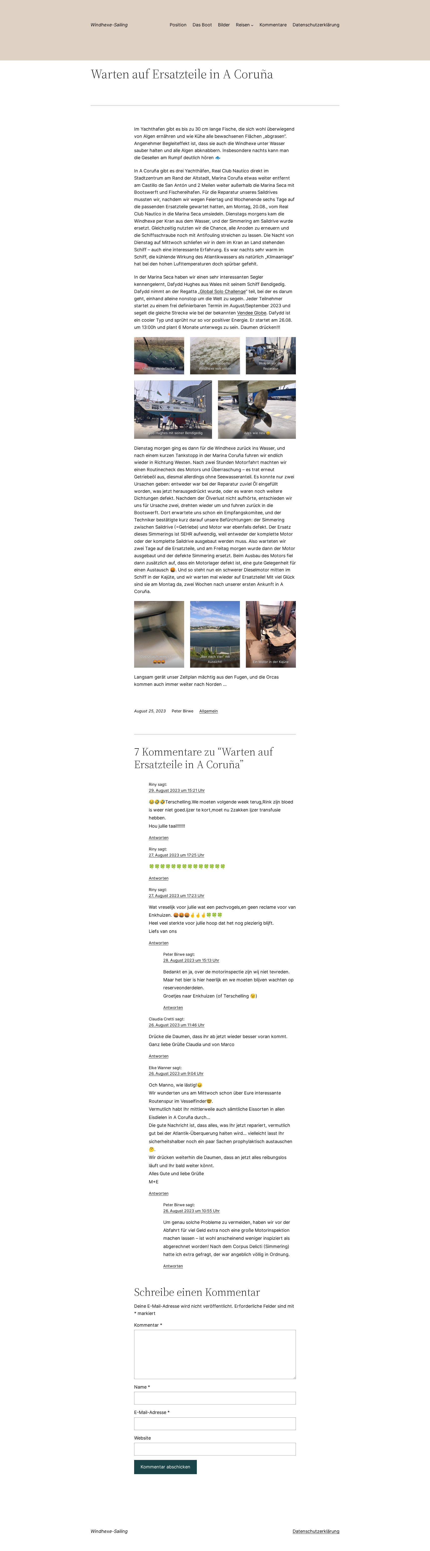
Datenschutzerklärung (316, 24)
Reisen (243, 24)
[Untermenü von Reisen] (252, 25)
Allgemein (208, 710)
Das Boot (202, 24)
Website (142, 1438)
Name (142, 1387)
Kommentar (148, 1325)
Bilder (224, 24)
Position (178, 24)
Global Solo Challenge (223, 291)
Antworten (158, 837)
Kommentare (273, 24)
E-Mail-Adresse (152, 1412)
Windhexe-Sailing (109, 24)
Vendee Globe (251, 312)
